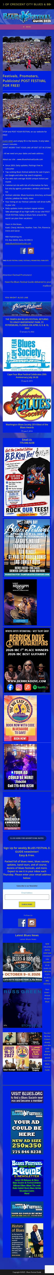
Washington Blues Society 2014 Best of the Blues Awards (27, 426)
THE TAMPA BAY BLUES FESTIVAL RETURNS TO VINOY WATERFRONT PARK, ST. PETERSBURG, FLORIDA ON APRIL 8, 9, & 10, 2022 (27, 323)
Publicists (44, 260)
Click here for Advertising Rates (27, 838)
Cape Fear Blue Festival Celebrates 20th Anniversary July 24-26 (27, 376)
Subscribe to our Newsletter (27, 886)
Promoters (35, 260)
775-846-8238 (27, 442)
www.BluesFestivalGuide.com (18, 243)
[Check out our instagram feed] (31, 251)
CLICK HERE (8, 141)
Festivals (26, 260)
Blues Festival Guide (15, 260)
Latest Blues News (27, 935)
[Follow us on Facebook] (23, 251)
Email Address (27, 893)
